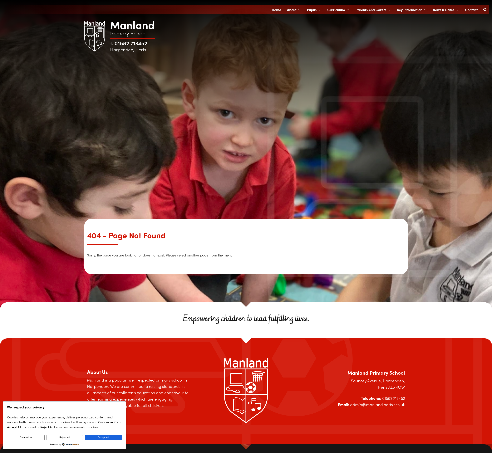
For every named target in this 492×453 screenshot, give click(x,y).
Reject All (64, 437)
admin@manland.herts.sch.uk (377, 404)
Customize (26, 437)
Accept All (103, 437)
